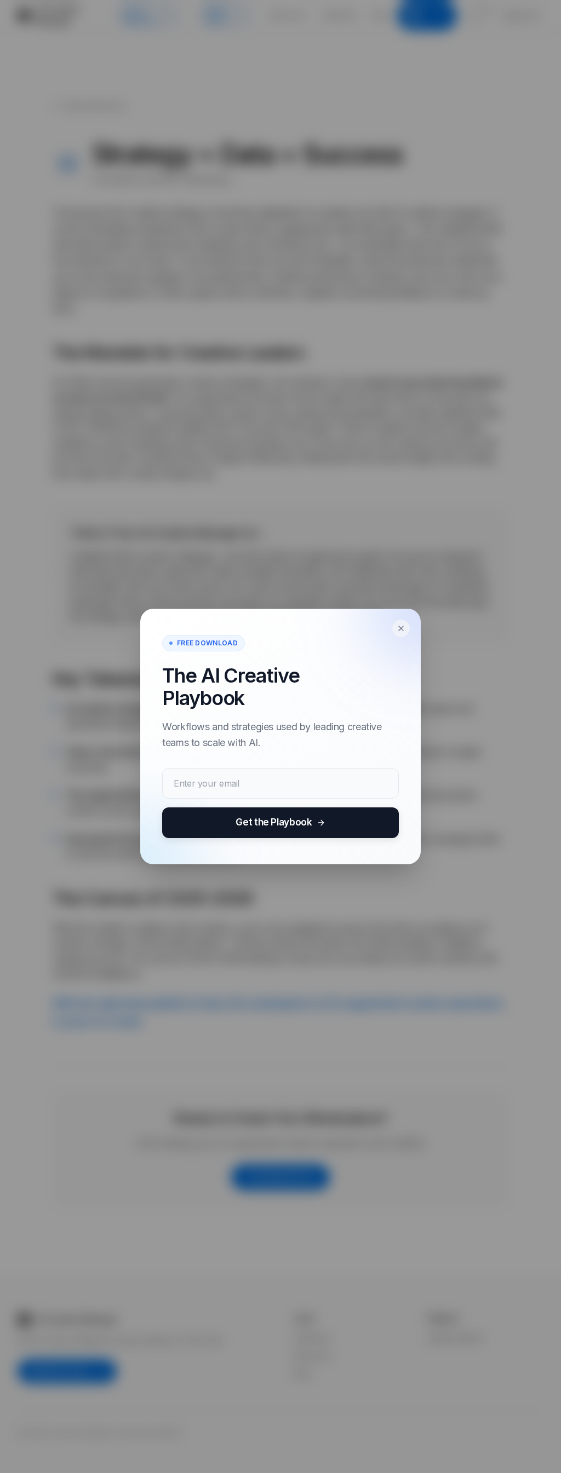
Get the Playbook (274, 822)
